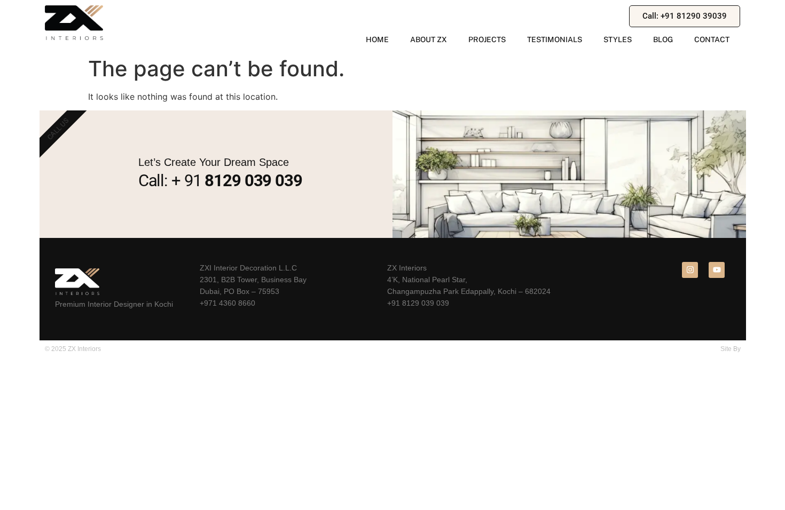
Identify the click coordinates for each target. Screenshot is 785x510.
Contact (711, 39)
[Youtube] (717, 270)
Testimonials (554, 39)
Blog (663, 39)
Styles (617, 39)
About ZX (428, 39)
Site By (730, 349)
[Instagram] (690, 270)
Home (377, 39)
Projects (487, 39)
